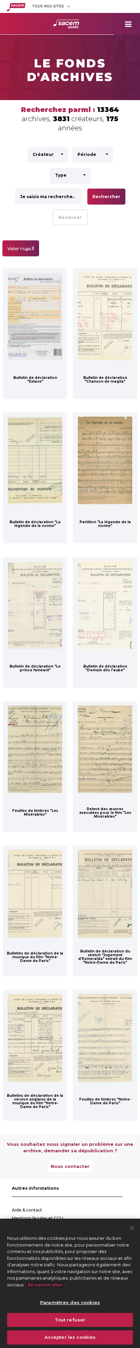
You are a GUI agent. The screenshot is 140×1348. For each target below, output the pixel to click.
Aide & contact (27, 1210)
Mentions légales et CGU (37, 1218)
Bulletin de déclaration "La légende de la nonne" (35, 524)
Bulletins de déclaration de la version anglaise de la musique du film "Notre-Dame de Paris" (35, 1101)
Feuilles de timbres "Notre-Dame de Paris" (105, 1101)
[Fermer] (131, 1228)
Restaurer (70, 217)
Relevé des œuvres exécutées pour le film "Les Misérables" (105, 813)
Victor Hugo (20, 248)
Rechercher (106, 196)
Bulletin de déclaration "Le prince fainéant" (35, 668)
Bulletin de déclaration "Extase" (35, 379)
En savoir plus (45, 1284)
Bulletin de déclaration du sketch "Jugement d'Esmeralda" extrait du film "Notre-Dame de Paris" (105, 957)
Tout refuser (70, 1319)
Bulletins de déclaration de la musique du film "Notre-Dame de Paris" (35, 957)
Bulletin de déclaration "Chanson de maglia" (105, 379)
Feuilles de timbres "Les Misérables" (35, 812)
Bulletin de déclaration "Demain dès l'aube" (105, 668)
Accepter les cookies (70, 1337)
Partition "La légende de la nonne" (105, 524)
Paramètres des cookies (70, 1302)
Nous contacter (70, 1166)
